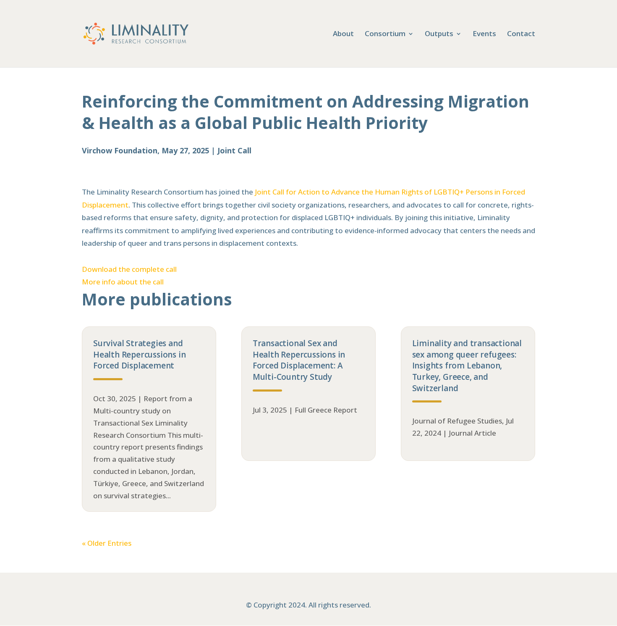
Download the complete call (129, 269)
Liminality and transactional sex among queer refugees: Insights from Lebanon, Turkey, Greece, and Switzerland (467, 365)
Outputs (439, 34)
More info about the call (123, 282)
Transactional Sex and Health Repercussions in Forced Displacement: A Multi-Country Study (299, 360)
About (343, 34)
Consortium (385, 34)
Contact (521, 34)
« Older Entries (106, 543)
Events (484, 34)
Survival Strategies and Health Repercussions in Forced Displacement (139, 354)
